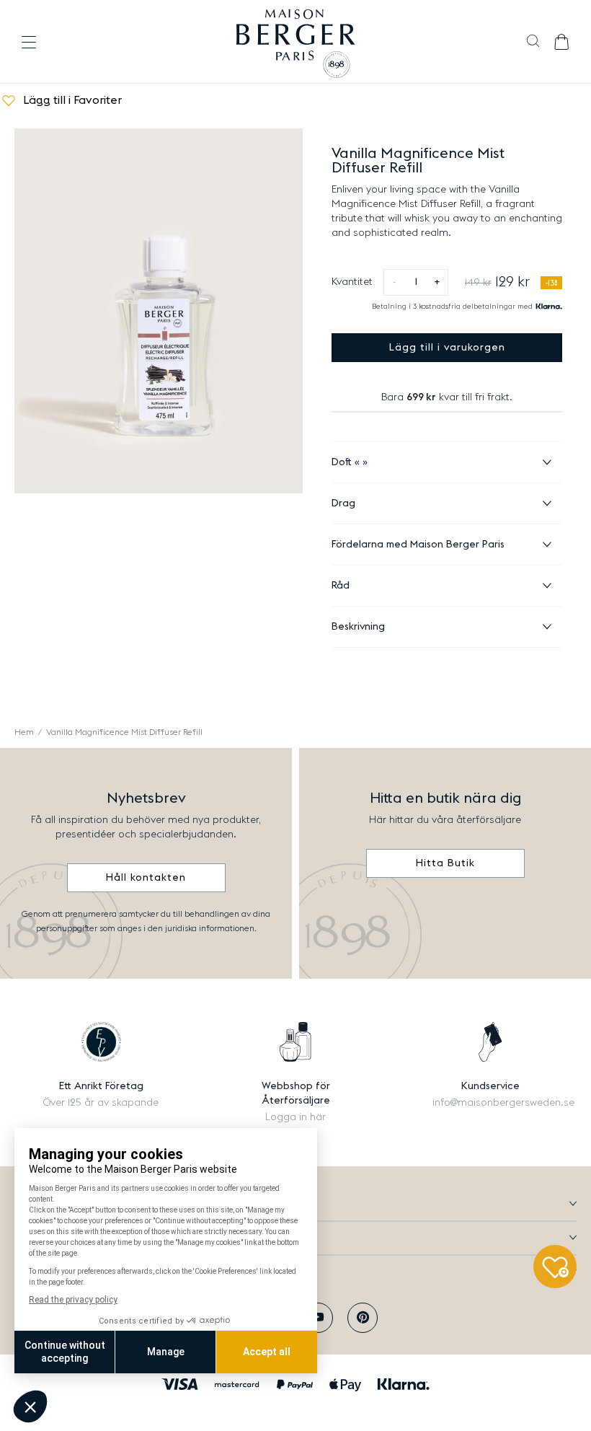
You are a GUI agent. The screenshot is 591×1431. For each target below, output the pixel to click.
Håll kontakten (146, 878)
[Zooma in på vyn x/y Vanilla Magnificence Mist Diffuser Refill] (158, 310)
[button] (533, 42)
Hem (24, 732)
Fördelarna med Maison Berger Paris (418, 545)
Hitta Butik (445, 863)
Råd (341, 586)
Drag (343, 503)
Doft (343, 462)
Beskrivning (358, 627)
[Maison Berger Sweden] (295, 42)
